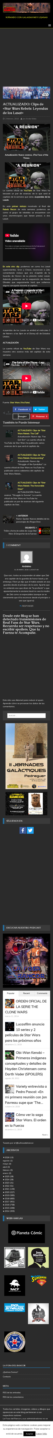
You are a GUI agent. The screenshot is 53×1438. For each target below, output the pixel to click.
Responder (27, 606)
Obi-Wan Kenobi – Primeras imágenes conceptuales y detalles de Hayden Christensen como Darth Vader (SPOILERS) (25, 1063)
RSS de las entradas (12, 1392)
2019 (10, 1195)
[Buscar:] (26, 715)
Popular (10, 993)
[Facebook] (23, 830)
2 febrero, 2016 (12, 119)
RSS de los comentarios (13, 1397)
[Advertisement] (26, 58)
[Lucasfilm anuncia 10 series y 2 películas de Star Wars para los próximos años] (9, 1029)
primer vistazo (19, 206)
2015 (10, 1208)
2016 (10, 1204)
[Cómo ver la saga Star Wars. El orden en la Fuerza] (9, 1120)
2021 (10, 1189)
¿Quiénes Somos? (10, 1372)
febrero (8, 1170)
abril (6, 1167)
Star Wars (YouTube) (20, 402)
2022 (9, 1186)
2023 (9, 1182)
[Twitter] (30, 830)
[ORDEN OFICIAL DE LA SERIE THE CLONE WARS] (9, 1006)
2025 (9, 1176)
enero (7, 1173)
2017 (10, 1201)
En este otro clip (11, 266)
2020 (10, 1192)
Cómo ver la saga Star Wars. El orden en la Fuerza (25, 1120)
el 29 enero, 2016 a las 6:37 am (26, 570)
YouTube (28, 190)
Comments (42, 993)
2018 (10, 1198)
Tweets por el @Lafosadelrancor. (18, 1143)
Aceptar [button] (29, 1434)
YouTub (26, 348)
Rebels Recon (9, 209)
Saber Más (41, 1433)
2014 (10, 1211)
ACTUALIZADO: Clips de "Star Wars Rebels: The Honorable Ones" (32, 485)
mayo (7, 1163)
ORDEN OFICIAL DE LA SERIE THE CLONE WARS (26, 1006)
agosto (8, 1160)
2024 (9, 1179)
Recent (26, 993)
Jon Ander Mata (29, 119)
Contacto (7, 1376)
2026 (9, 1157)
